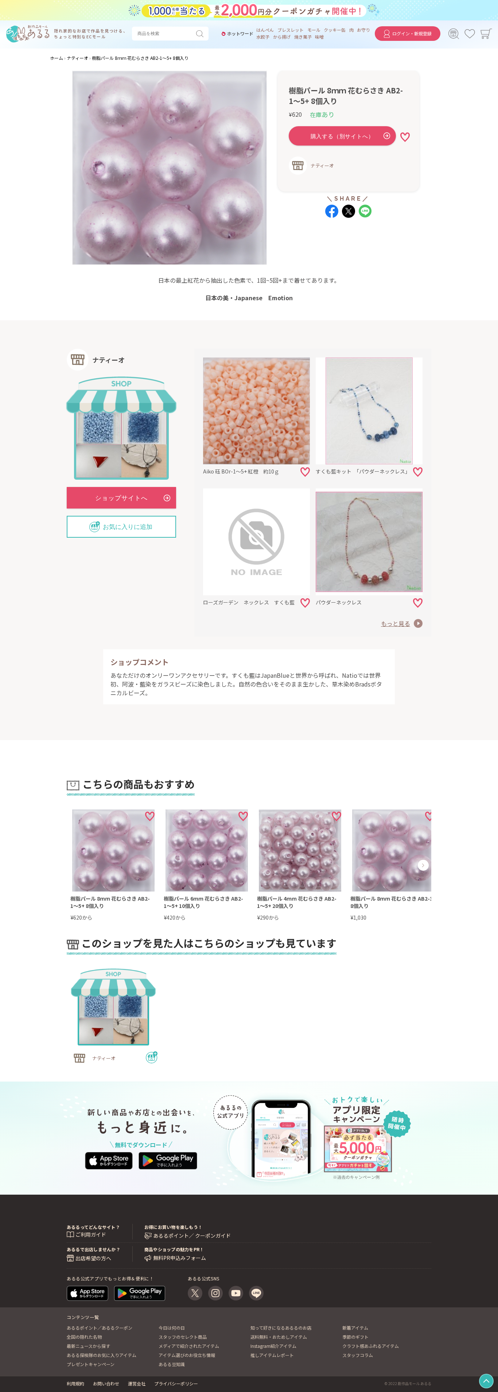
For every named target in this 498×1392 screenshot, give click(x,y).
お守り (363, 30)
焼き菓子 (303, 37)
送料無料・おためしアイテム (278, 1337)
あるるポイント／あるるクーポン (99, 1328)
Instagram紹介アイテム (273, 1346)
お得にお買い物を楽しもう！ (173, 1227)
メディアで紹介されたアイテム (189, 1346)
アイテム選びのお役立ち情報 (187, 1355)
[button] (91, 865)
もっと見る (395, 623)
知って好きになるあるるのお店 (280, 1328)
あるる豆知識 (172, 1364)
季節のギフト (355, 1337)
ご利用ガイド (90, 1234)
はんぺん (265, 30)
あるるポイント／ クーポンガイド (192, 1235)
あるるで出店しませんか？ (93, 1249)
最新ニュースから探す (88, 1346)
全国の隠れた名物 (84, 1337)
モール (313, 30)
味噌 (319, 37)
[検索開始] (201, 33)
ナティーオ (322, 165)
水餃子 (262, 37)
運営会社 (136, 1383)
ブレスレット (290, 30)
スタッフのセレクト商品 (183, 1337)
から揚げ (282, 37)
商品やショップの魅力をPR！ (174, 1249)
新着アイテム (355, 1328)
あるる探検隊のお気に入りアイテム (101, 1355)
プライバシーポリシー (176, 1383)
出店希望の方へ (93, 1258)
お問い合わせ (106, 1383)
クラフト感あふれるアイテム (370, 1346)
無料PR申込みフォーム (179, 1257)
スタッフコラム (357, 1355)
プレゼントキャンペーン (90, 1364)
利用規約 (75, 1383)
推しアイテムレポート (272, 1355)
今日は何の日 (172, 1328)
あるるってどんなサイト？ (93, 1227)
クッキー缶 (335, 30)
